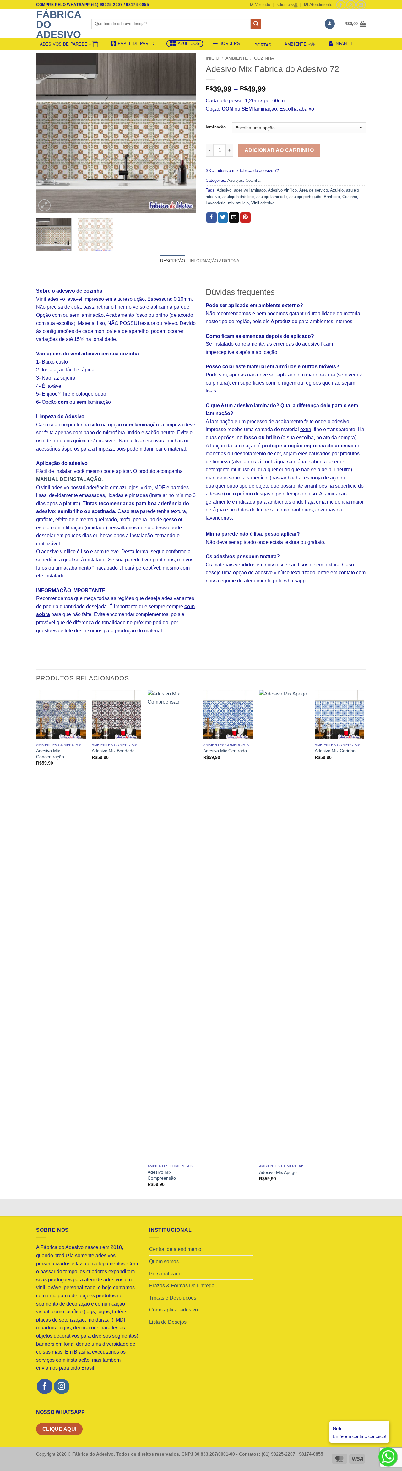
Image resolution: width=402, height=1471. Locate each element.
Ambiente (296, 44)
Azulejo (337, 190)
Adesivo (224, 190)
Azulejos (235, 180)
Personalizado (165, 1273)
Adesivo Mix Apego (278, 1172)
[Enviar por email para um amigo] (234, 217)
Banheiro (332, 196)
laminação (216, 127)
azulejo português (305, 196)
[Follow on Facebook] (340, 4)
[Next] (185, 133)
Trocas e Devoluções (172, 1298)
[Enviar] (256, 24)
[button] (330, 24)
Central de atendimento (175, 1249)
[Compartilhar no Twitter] (223, 217)
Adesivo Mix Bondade (113, 750)
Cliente (283, 4)
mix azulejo (238, 203)
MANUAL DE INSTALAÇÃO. (69, 479)
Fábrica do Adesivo (58, 24)
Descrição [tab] (172, 260)
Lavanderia (215, 203)
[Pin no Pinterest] (245, 217)
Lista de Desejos (168, 1322)
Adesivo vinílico (282, 190)
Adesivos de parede (64, 44)
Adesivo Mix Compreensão (162, 1175)
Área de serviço (313, 190)
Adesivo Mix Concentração (50, 753)
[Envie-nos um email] (361, 4)
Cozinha (264, 58)
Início (212, 58)
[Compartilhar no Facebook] (211, 217)
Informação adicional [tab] (216, 260)
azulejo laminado (271, 196)
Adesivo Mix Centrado (225, 750)
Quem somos (164, 1261)
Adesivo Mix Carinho (335, 750)
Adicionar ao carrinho (279, 150)
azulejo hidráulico (238, 196)
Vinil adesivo (262, 203)
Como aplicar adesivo (173, 1309)
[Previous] (47, 133)
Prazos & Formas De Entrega (182, 1285)
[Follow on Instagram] (351, 4)
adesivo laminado (250, 190)
